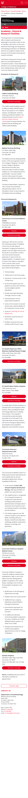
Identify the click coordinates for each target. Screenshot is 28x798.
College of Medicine (8, 7)
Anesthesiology (16, 11)
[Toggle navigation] (26, 3)
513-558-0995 (7, 711)
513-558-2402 (9, 709)
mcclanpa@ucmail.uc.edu (12, 713)
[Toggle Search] (22, 2)
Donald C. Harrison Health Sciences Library (12, 119)
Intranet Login (14, 686)
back (5, 24)
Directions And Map (14, 101)
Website (14, 231)
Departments (5, 11)
